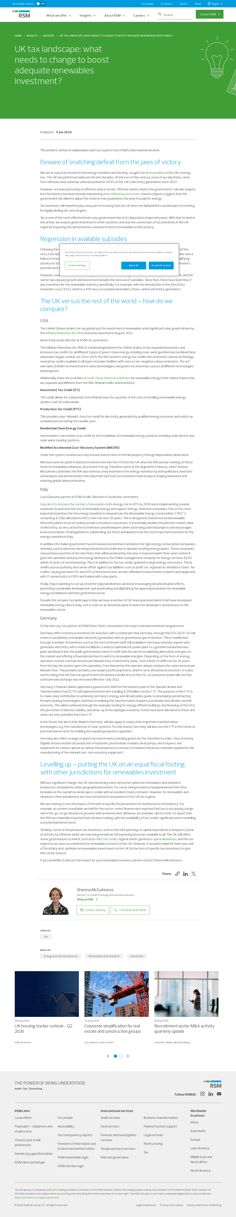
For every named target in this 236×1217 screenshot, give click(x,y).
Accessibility (66, 1126)
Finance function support (160, 1126)
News (198, 3)
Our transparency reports (75, 1135)
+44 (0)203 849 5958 (132, 910)
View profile (85, 899)
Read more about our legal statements (37, 1197)
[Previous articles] (108, 1056)
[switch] (41, 3)
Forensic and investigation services (118, 1137)
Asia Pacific (198, 1131)
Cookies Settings (77, 265)
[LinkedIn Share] (185, 873)
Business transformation (161, 1117)
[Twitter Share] (193, 873)
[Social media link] (212, 1084)
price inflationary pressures (121, 194)
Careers (139, 15)
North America (200, 1170)
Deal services (110, 1126)
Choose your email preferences (27, 1142)
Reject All (133, 265)
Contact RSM (208, 14)
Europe (195, 1139)
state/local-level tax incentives (109, 378)
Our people (147, 3)
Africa (194, 1122)
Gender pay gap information (34, 1153)
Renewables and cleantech (104, 956)
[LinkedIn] (211, 1094)
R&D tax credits (107, 839)
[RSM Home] (21, 14)
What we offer (56, 15)
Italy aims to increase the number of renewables (73, 504)
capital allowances (164, 839)
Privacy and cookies (171, 1205)
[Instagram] (202, 1094)
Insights (85, 15)
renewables (157, 172)
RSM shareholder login (73, 1157)
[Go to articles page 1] (115, 1056)
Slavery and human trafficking (204, 1205)
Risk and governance (115, 1157)
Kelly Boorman (23, 1042)
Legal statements (146, 1205)
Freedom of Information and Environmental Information (77, 1146)
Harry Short (107, 1042)
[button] (177, 873)
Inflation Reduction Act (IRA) (65, 333)
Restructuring (153, 1143)
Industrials (137, 956)
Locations (166, 3)
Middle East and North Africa (201, 1159)
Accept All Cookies (161, 265)
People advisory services (118, 1148)
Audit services (110, 1117)
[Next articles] (128, 1056)
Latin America (199, 1148)
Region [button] (215, 3)
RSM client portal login (30, 1162)
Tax (46, 936)
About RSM (112, 15)
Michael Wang (182, 1042)
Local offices (23, 1117)
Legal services (153, 1135)
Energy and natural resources (61, 956)
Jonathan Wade (163, 1042)
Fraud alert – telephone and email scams (33, 1128)
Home (18, 35)
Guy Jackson (91, 1042)
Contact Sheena (95, 910)
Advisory (49, 35)
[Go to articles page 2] (120, 1056)
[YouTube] (219, 1094)
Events (184, 3)
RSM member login (71, 1166)
